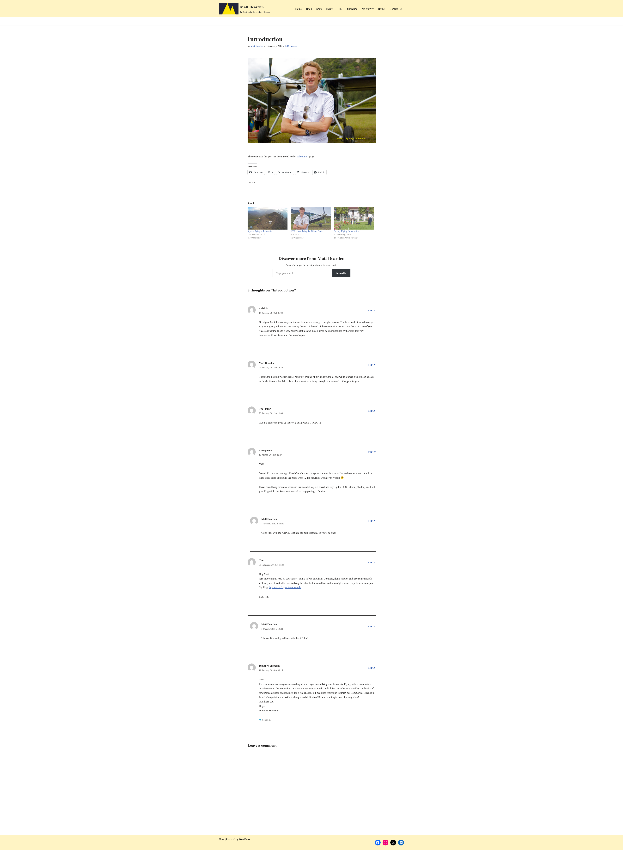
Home (298, 8)
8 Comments (291, 45)
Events (329, 8)
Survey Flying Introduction (346, 231)
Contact (394, 8)
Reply (372, 310)
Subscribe (352, 8)
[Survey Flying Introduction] (354, 218)
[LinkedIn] (401, 842)
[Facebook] (378, 842)
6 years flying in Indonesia (260, 231)
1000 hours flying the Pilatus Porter (307, 231)
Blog (340, 8)
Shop (319, 8)
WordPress (244, 839)
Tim (261, 560)
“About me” (302, 156)
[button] (373, 8)
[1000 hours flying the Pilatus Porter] (311, 218)
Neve (221, 839)
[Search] (401, 8)
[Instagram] (385, 842)
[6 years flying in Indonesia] (268, 218)
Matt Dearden (256, 45)
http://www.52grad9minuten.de (285, 587)
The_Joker (265, 409)
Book (309, 8)
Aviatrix (263, 308)
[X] (393, 842)
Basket (381, 8)
